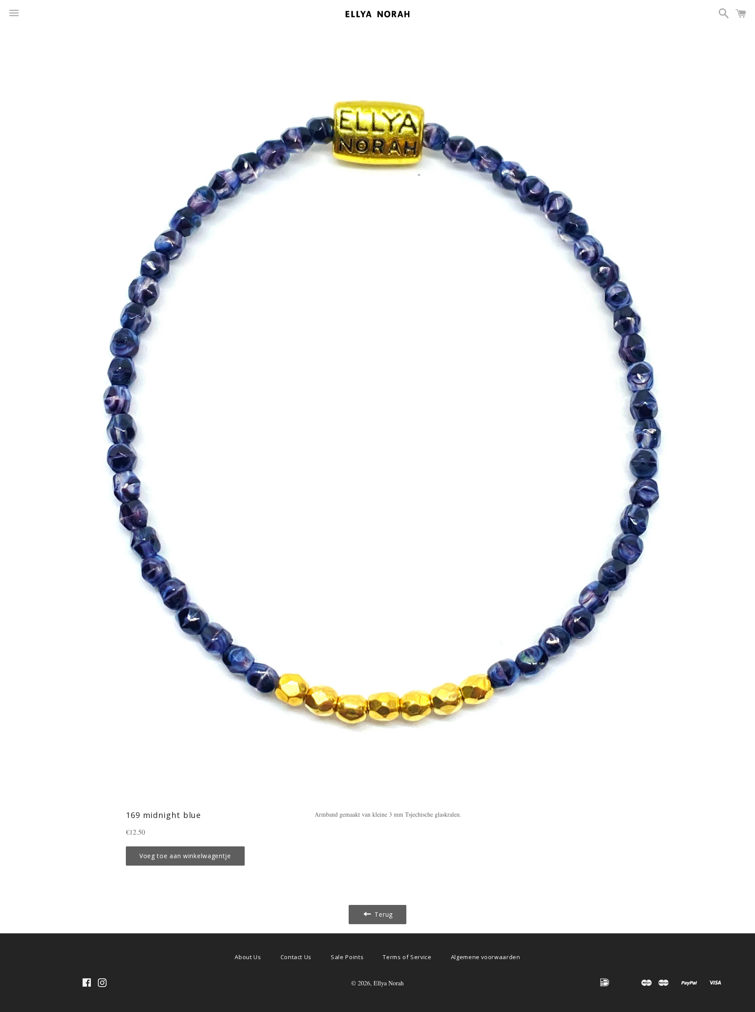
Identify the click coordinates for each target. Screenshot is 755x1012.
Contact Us (296, 957)
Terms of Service (407, 957)
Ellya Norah (389, 983)
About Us (248, 957)
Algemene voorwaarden (485, 957)
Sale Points (347, 957)
